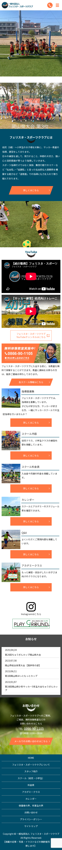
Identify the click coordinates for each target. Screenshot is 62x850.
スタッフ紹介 (31, 771)
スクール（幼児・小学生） (31, 778)
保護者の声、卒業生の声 (31, 805)
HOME (31, 757)
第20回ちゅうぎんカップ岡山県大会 (23, 654)
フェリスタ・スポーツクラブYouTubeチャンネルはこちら (31, 335)
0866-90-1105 (34, 728)
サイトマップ (31, 826)
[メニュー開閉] (57, 5)
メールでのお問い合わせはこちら (31, 741)
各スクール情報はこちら (31, 382)
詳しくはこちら (31, 190)
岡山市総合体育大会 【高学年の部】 (23, 665)
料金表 (31, 785)
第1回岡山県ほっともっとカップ (21, 675)
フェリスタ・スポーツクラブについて (31, 764)
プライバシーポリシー (31, 819)
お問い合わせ (31, 812)
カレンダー (31, 798)
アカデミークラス (31, 791)
